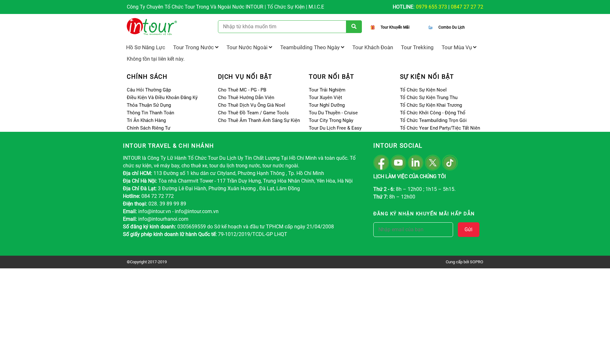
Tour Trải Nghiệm (327, 90)
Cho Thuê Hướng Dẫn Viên (246, 97)
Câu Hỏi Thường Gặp (149, 90)
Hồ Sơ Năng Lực (145, 47)
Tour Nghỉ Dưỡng (327, 105)
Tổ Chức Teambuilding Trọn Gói (433, 120)
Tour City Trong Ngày (331, 120)
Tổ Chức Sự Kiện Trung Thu (429, 97)
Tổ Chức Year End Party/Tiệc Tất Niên (440, 128)
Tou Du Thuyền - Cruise (333, 113)
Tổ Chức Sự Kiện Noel (423, 90)
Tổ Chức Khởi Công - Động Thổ (432, 113)
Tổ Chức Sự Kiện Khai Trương (431, 105)
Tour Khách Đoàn (372, 47)
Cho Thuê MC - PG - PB (242, 90)
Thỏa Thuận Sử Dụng (149, 105)
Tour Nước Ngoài (248, 47)
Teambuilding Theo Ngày (310, 47)
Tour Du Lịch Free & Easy (335, 128)
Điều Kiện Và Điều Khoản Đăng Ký (162, 97)
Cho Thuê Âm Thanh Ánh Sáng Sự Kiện (259, 120)
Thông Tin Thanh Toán (150, 113)
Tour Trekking (417, 47)
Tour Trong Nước (194, 47)
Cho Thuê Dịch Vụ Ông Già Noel (251, 105)
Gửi (468, 229)
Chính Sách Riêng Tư (148, 128)
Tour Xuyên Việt (325, 97)
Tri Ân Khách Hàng (146, 120)
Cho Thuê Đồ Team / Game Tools (253, 113)
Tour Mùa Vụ (457, 47)
